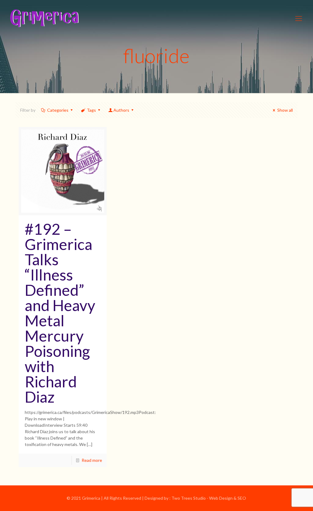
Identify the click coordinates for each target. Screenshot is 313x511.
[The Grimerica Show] (43, 18)
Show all (285, 110)
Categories (57, 110)
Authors (121, 110)
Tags (91, 110)
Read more (92, 460)
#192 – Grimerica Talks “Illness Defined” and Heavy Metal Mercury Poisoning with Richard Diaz (60, 313)
